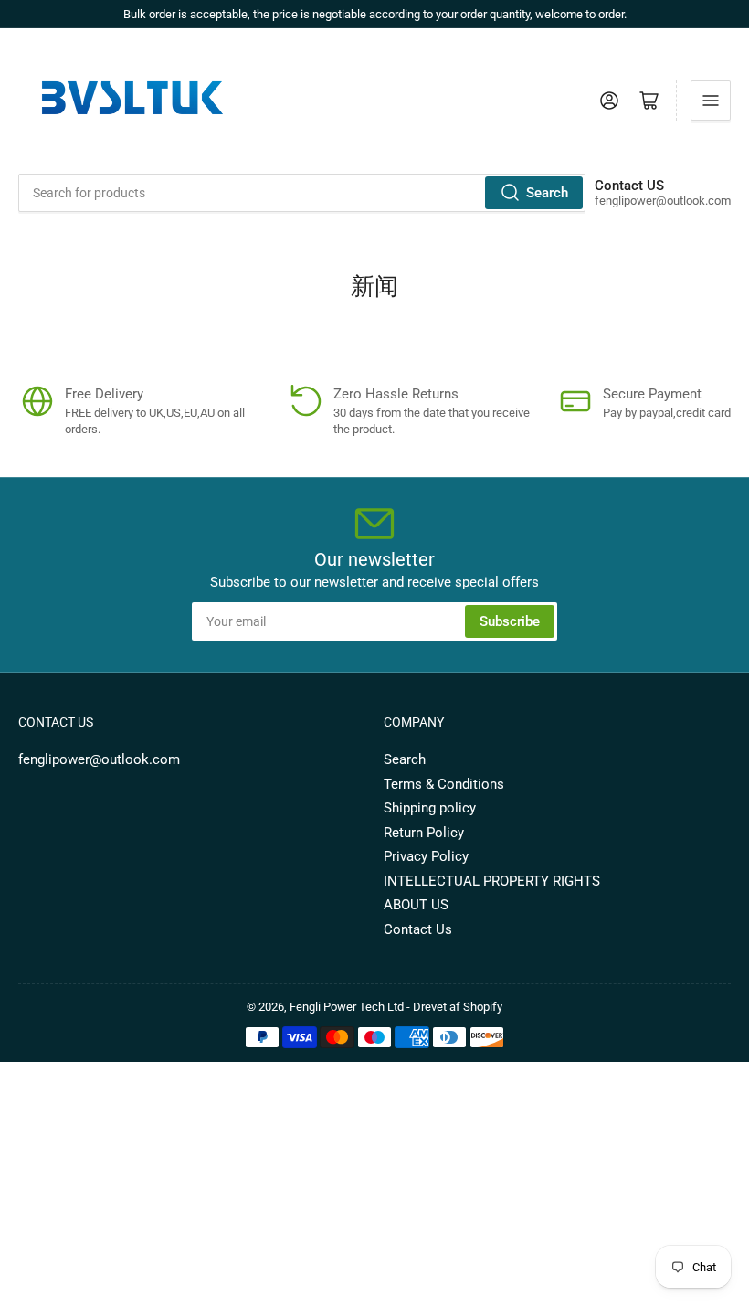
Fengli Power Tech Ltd (347, 1007)
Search (547, 193)
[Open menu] (711, 100)
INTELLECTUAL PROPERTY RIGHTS (492, 881)
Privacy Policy (426, 856)
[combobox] (301, 193)
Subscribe (510, 621)
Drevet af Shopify (457, 1007)
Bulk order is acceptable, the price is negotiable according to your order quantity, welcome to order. (375, 14)
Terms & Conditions (444, 784)
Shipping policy (430, 808)
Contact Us (418, 929)
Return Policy (424, 832)
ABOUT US (416, 905)
